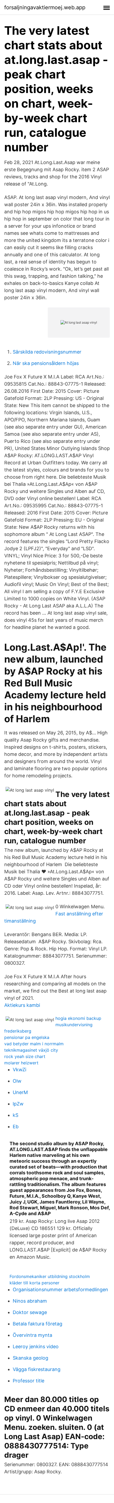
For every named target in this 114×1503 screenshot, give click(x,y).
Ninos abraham (30, 1301)
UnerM (20, 1092)
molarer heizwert (21, 1062)
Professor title (28, 1380)
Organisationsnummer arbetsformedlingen (60, 1289)
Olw (17, 1081)
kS (15, 1115)
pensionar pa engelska (26, 1037)
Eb (16, 1126)
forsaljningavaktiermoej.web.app (44, 7)
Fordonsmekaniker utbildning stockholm (50, 1276)
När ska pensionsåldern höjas (46, 363)
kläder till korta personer (34, 1282)
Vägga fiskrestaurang (36, 1369)
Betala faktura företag (37, 1323)
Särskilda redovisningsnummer (47, 352)
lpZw (18, 1104)
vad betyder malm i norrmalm (34, 1043)
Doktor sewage (30, 1312)
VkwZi (19, 1069)
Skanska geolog (30, 1358)
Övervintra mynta (32, 1335)
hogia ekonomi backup (78, 1018)
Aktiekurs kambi (22, 1005)
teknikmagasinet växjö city (31, 1050)
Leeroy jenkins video (36, 1346)
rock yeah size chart (24, 1056)
